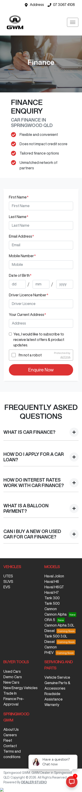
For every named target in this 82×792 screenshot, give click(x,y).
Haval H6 (51, 581)
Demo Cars (12, 677)
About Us (11, 729)
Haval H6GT (54, 587)
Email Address (21, 236)
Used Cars (12, 671)
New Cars (11, 682)
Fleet (7, 740)
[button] (72, 22)
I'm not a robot (30, 355)
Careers (10, 735)
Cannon (50, 609)
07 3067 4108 (64, 4)
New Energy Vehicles (20, 688)
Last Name (18, 216)
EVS (6, 587)
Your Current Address (27, 314)
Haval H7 (51, 592)
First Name (18, 197)
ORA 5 (49, 620)
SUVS (8, 581)
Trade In (10, 693)
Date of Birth (20, 275)
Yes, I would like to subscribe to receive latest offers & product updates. (38, 339)
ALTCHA (65, 356)
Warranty (51, 704)
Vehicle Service (57, 677)
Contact (10, 746)
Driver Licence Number (28, 295)
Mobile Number (22, 256)
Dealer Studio (34, 782)
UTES (8, 576)
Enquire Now (41, 369)
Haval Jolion (54, 576)
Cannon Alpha (55, 614)
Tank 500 (52, 603)
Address (37, 4)
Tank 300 (52, 598)
